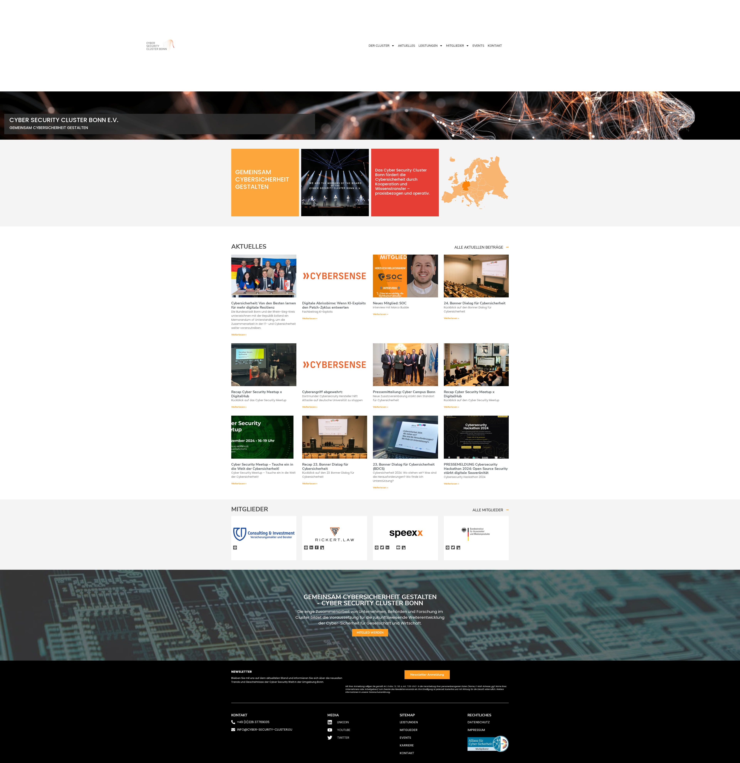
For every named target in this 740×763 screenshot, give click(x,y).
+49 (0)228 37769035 (253, 722)
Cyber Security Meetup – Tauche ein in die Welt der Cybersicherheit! (262, 466)
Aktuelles (406, 46)
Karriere (407, 745)
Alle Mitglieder (488, 510)
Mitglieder (455, 46)
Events (478, 46)
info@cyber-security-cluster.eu (264, 729)
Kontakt (495, 46)
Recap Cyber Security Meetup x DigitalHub (256, 394)
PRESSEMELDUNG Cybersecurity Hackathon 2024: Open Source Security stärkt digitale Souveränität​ (476, 468)
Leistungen (428, 46)
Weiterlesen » (238, 334)
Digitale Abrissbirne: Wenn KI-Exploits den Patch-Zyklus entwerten (334, 305)
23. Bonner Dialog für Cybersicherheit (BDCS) (404, 466)
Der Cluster (379, 46)
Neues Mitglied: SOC (389, 303)
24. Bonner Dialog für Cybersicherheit (474, 303)
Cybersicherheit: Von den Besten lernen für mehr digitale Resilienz (263, 305)
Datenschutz (479, 722)
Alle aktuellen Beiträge (478, 247)
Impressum (476, 730)
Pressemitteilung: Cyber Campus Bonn (404, 392)
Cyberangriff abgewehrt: (322, 392)
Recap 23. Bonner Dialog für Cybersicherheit (325, 466)
